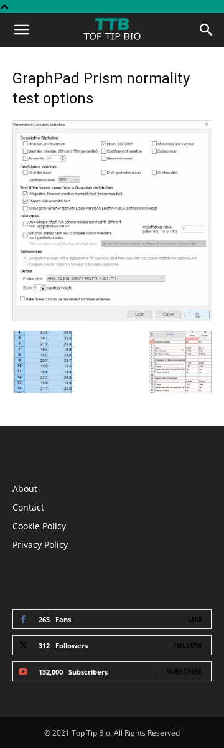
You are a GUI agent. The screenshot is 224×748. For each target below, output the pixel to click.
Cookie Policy (39, 526)
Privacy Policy (40, 545)
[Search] (206, 30)
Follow (187, 645)
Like (195, 618)
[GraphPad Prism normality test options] (112, 318)
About (24, 489)
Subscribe (184, 671)
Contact (28, 507)
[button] (21, 30)
